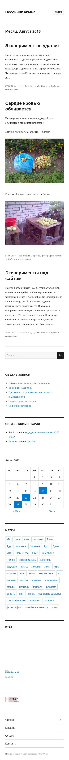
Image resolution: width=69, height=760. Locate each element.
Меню (58, 11)
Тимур (12, 441)
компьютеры (46, 573)
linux (26, 539)
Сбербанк (48, 553)
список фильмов (16, 600)
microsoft (38, 539)
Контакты (10, 743)
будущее (12, 566)
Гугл (32, 86)
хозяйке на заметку (36, 607)
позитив (24, 587)
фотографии (48, 255)
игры (57, 566)
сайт (37, 86)
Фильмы (10, 720)
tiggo (9, 546)
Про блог (31, 441)
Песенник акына (20, 12)
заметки (36, 566)
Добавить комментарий (19, 258)
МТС (9, 553)
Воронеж (35, 546)
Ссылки (9, 735)
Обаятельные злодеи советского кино (29, 383)
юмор (55, 607)
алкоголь (45, 560)
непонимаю (51, 580)
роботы (11, 593)
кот (59, 573)
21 (26, 497)
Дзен (56, 546)
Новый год (22, 553)
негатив (36, 580)
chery (17, 539)
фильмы (49, 600)
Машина (10, 727)
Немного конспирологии (22, 401)
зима (47, 566)
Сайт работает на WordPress (35, 753)
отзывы (11, 587)
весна (24, 566)
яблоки (58, 255)
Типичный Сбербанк (20, 387)
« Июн (17, 511)
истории (11, 573)
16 (43, 491)
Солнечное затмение (20, 405)
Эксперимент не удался (32, 45)
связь (31, 593)
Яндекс (44, 86)
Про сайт (22, 86)
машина (11, 580)
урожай (36, 255)
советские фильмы (49, 593)
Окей (35, 553)
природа (37, 587)
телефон (35, 600)
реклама (51, 587)
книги (32, 573)
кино (22, 573)
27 (18, 504)
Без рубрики (24, 255)
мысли (24, 580)
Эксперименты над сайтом (26, 275)
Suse (50, 539)
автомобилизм (27, 560)
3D (8, 539)
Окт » (52, 511)
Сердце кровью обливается (22, 106)
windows (21, 546)
